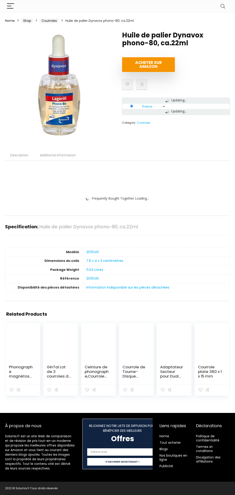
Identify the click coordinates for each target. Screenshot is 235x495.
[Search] (222, 6)
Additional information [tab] (58, 155)
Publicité (166, 466)
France (147, 106)
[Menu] (10, 6)
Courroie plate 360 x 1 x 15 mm (210, 371)
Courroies (49, 20)
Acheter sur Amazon (148, 64)
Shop (27, 20)
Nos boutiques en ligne (173, 457)
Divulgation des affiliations (208, 459)
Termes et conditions (204, 448)
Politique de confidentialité (207, 438)
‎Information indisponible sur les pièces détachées (127, 287)
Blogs (163, 449)
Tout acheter (170, 442)
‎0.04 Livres (94, 269)
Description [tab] (19, 155)
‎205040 (92, 252)
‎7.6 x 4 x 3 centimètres (104, 260)
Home (10, 20)
